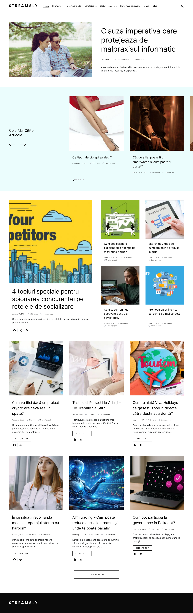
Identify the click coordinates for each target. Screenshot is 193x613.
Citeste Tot (21, 439)
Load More (94, 575)
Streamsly (23, 6)
